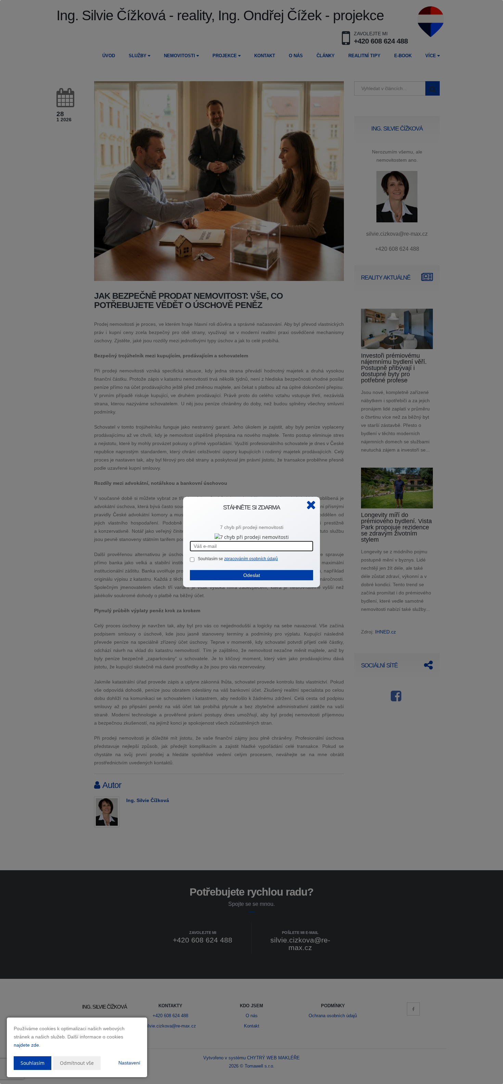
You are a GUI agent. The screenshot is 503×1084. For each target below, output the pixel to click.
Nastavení (129, 1062)
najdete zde (26, 1045)
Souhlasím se (211, 558)
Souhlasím (32, 1063)
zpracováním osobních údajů (251, 558)
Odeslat (251, 575)
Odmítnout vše (77, 1063)
